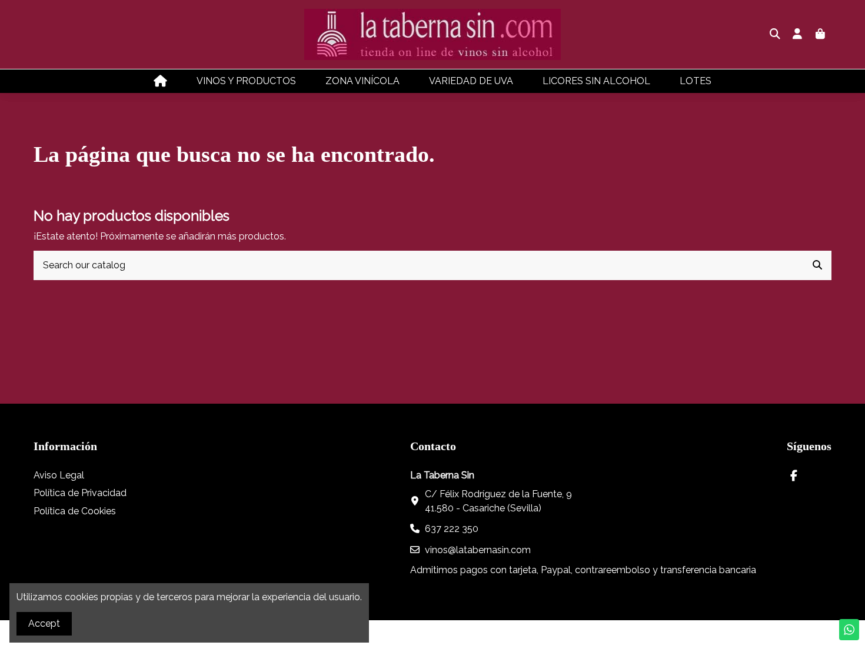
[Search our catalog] (817, 265)
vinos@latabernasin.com (478, 549)
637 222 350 (451, 528)
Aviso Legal (59, 475)
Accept (44, 623)
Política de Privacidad (80, 492)
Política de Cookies (75, 511)
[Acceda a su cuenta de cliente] (797, 35)
